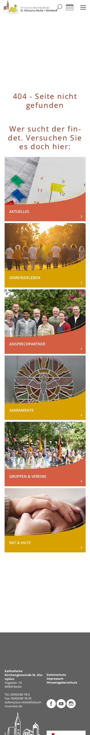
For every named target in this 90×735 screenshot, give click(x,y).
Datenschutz (56, 674)
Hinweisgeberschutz (62, 682)
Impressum (55, 678)
